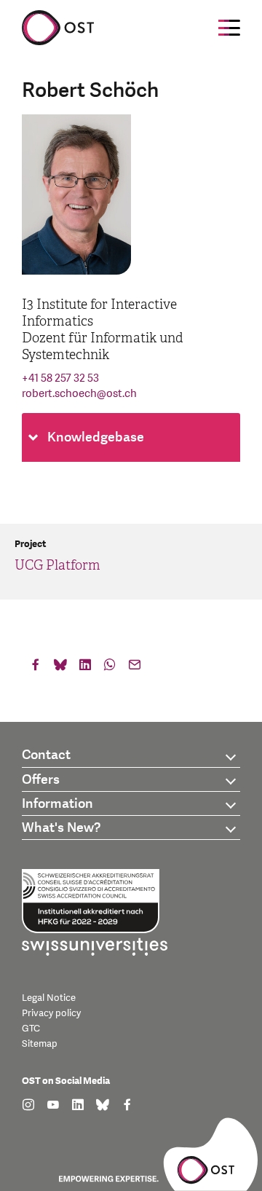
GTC (31, 1028)
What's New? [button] (61, 828)
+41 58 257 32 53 (60, 378)
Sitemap (39, 1043)
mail (134, 668)
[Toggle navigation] (229, 28)
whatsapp (109, 668)
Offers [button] (41, 780)
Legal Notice (49, 998)
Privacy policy (51, 1013)
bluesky (60, 668)
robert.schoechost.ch (79, 393)
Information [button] (57, 804)
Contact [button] (46, 755)
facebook (35, 668)
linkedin (85, 668)
